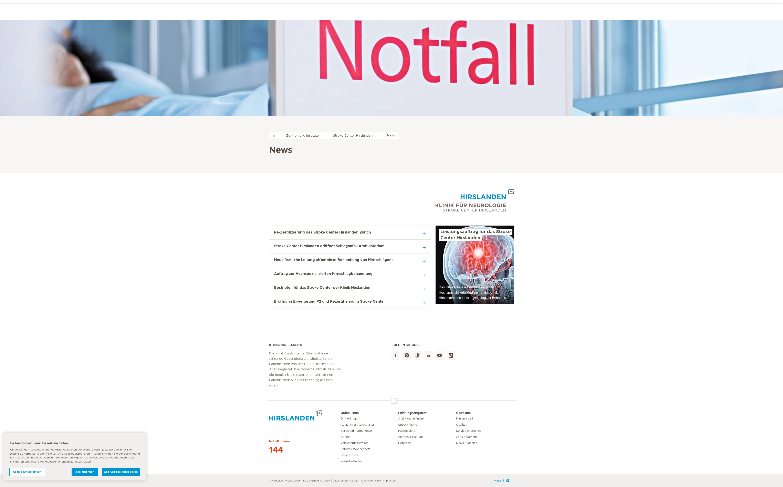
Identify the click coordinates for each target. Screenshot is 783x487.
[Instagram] (407, 355)
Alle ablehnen (84, 472)
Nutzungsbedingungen (316, 480)
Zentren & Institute (410, 437)
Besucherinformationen (356, 430)
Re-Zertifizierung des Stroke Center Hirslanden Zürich (322, 232)
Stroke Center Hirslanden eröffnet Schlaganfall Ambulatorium (330, 246)
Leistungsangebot (412, 413)
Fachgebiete (406, 430)
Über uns (463, 413)
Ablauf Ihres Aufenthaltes (358, 424)
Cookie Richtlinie (371, 480)
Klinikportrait (464, 418)
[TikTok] (417, 355)
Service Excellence (468, 430)
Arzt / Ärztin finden (411, 418)
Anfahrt (346, 437)
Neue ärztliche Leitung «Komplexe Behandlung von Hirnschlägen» (334, 260)
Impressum (389, 480)
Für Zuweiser (349, 455)
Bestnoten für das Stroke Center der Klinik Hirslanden (322, 288)
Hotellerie (404, 443)
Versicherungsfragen (354, 443)
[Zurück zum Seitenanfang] (394, 400)
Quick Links (350, 413)
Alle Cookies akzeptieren (121, 472)
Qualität (461, 424)
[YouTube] (439, 355)
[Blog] (451, 355)
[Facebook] (395, 355)
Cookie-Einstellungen (27, 472)
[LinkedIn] (428, 355)
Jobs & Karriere (466, 437)
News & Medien (466, 443)
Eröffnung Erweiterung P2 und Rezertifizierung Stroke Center (329, 301)
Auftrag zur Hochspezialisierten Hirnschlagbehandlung (323, 274)
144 (276, 450)
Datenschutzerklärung (345, 480)
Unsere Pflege (407, 424)
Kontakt (498, 480)
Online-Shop (349, 418)
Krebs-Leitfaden (351, 461)
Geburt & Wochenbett (355, 449)
